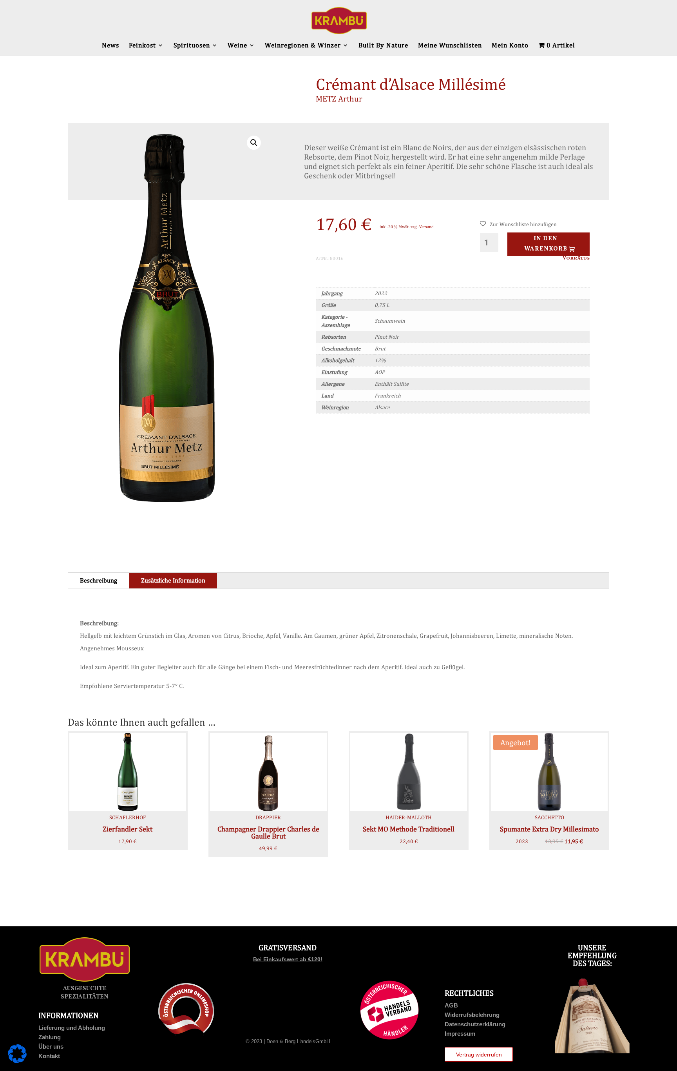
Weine (237, 45)
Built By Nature (383, 45)
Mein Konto (510, 45)
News (110, 45)
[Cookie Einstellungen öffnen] (17, 1061)
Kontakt (49, 1056)
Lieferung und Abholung (71, 1027)
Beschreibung (98, 580)
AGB (451, 1005)
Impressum (460, 1033)
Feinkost (142, 45)
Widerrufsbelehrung (472, 1014)
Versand (426, 226)
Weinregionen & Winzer (303, 45)
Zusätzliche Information (173, 580)
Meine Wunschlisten (450, 45)
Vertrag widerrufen (479, 1054)
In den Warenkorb (545, 244)
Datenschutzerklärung (475, 1024)
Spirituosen (192, 45)
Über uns (50, 1046)
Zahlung (49, 1037)
